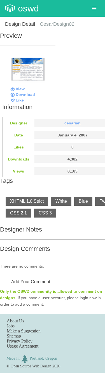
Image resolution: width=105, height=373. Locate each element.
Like (20, 100)
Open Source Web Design (31, 366)
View (20, 89)
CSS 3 (45, 213)
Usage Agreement (22, 346)
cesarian (72, 123)
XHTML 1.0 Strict (27, 201)
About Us (15, 320)
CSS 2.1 (18, 213)
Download (25, 94)
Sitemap (14, 336)
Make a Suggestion (24, 331)
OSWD (28, 8)
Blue (83, 201)
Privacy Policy (19, 341)
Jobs (11, 326)
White (61, 201)
